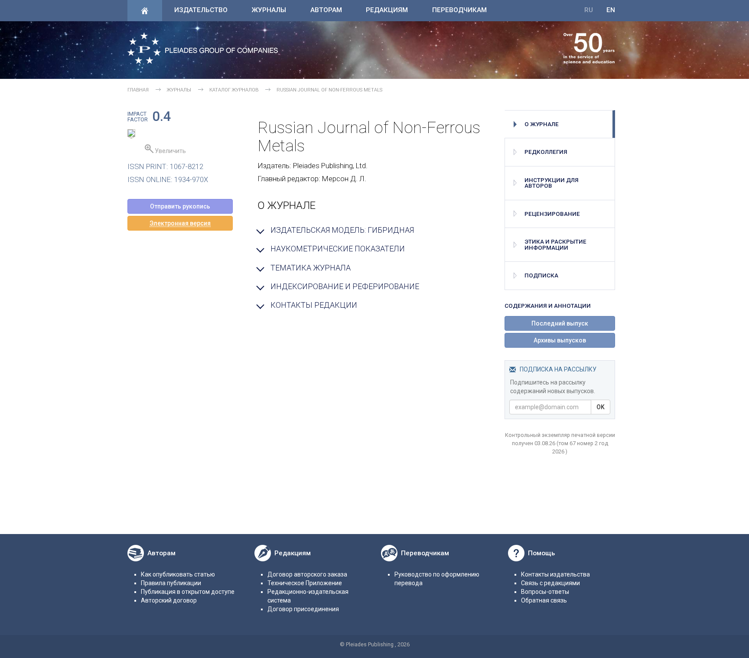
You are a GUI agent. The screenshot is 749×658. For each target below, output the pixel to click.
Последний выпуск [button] (559, 323)
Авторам (326, 10)
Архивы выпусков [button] (560, 340)
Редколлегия (545, 152)
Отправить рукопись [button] (180, 206)
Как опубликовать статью (178, 574)
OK (600, 407)
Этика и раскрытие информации (555, 244)
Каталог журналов (233, 90)
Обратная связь (544, 600)
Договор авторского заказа (307, 574)
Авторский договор (169, 600)
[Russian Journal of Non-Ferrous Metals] (131, 134)
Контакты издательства (555, 574)
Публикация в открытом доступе (187, 591)
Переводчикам (459, 10)
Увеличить (169, 150)
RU (588, 10)
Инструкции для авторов (551, 183)
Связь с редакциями (550, 583)
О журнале (541, 124)
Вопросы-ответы (545, 591)
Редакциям (387, 10)
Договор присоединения (303, 609)
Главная (138, 90)
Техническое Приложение (304, 583)
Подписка (541, 275)
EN (610, 10)
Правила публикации (171, 583)
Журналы (268, 10)
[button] (180, 223)
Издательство (201, 10)
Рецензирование (552, 214)
